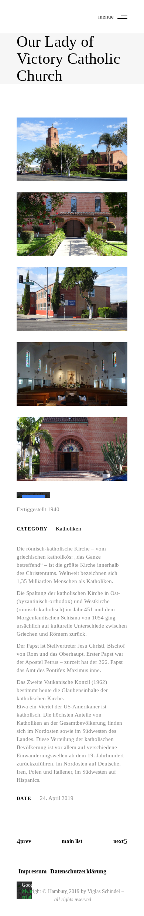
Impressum (32, 871)
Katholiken (68, 529)
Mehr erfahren (30, 894)
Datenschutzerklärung (78, 871)
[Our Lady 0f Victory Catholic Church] (72, 149)
